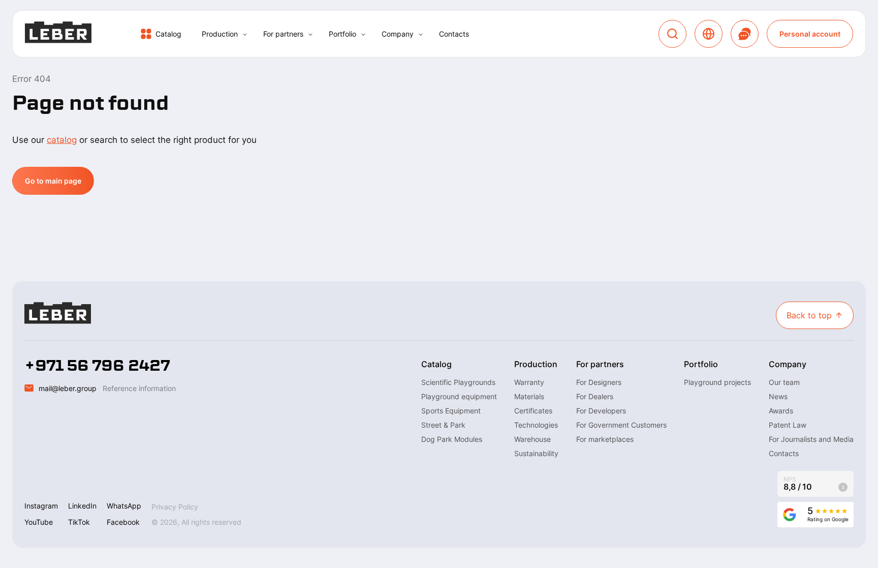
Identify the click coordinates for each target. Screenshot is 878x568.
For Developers (601, 410)
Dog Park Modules (451, 439)
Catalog (168, 33)
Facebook (123, 522)
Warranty (529, 382)
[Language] (709, 34)
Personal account (809, 33)
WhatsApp (124, 505)
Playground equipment (459, 396)
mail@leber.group (68, 388)
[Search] (672, 34)
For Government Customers (621, 425)
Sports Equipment (451, 410)
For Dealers (594, 396)
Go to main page (53, 180)
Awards (781, 410)
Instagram (41, 505)
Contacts (454, 33)
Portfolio (342, 33)
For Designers (598, 382)
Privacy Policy (174, 506)
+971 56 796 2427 (97, 365)
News (778, 396)
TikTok (79, 522)
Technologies (536, 425)
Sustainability (536, 453)
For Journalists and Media (811, 439)
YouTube (38, 522)
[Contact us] (745, 34)
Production (220, 33)
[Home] (58, 34)
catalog (62, 140)
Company (398, 33)
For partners (283, 33)
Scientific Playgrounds (458, 382)
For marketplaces (605, 439)
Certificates (533, 410)
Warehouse (532, 439)
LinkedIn (82, 505)
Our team (784, 382)
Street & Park (443, 425)
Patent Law (787, 425)
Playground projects (717, 382)
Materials (529, 396)
